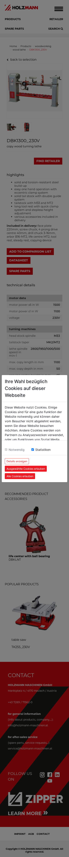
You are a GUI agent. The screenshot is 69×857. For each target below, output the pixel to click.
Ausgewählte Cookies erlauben (26, 468)
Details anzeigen (17, 461)
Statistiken (43, 450)
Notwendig (17, 450)
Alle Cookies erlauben (20, 476)
